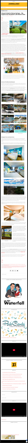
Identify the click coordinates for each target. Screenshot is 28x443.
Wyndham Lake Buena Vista (4, 267)
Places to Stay (17, 264)
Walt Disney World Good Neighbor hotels (15, 266)
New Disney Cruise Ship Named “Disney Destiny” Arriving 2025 (10, 387)
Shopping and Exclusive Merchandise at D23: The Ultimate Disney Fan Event (12, 377)
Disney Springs (6, 265)
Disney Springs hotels (10, 265)
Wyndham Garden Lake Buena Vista (6, 53)
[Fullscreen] (25, 356)
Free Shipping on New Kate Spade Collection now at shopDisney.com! (10, 434)
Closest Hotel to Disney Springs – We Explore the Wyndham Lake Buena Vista (13, 13)
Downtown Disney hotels (16, 265)
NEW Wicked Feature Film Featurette (7, 385)
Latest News (8, 264)
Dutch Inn (20, 265)
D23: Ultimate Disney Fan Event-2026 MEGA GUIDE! (9, 372)
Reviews (20, 264)
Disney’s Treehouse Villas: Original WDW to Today (8, 379)
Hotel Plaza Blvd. (5, 266)
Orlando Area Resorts (12, 264)
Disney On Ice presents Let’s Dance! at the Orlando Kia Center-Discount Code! (12, 374)
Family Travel (5, 264)
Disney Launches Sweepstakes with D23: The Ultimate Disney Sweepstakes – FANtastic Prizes (14, 383)
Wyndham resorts (10, 267)
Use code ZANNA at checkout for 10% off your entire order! (8, 337)
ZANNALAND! (14, 4)
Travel (24, 264)
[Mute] (24, 356)
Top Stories (22, 264)
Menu (14, 1)
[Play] (2, 356)
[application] (14, 350)
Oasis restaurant (9, 266)
